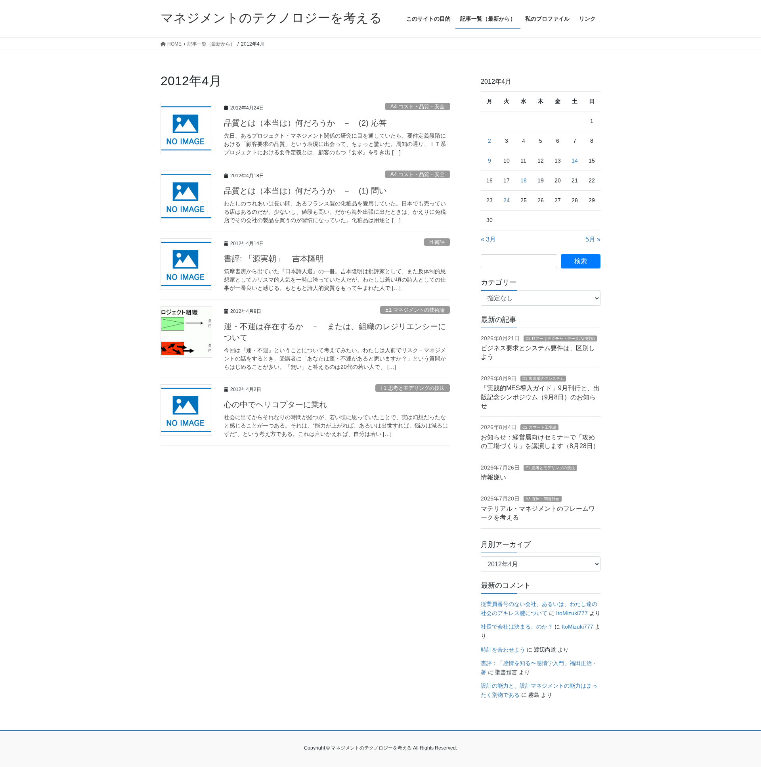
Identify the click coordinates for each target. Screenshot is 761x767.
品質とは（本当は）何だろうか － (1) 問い (305, 190)
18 (523, 180)
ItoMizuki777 (572, 613)
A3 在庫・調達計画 (543, 499)
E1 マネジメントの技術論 (415, 310)
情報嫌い (493, 477)
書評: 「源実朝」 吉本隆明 (274, 258)
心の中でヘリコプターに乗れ (275, 404)
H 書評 (437, 242)
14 (575, 160)
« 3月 (488, 239)
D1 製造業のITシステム (543, 378)
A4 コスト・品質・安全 (417, 106)
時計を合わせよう (503, 649)
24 (506, 200)
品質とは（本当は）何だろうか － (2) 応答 (305, 123)
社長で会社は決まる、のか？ (517, 626)
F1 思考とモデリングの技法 (412, 388)
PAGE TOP (736, 737)
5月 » (592, 239)
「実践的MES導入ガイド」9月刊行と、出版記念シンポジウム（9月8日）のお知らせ (540, 397)
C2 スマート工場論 (539, 427)
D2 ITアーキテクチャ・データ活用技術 (560, 338)
